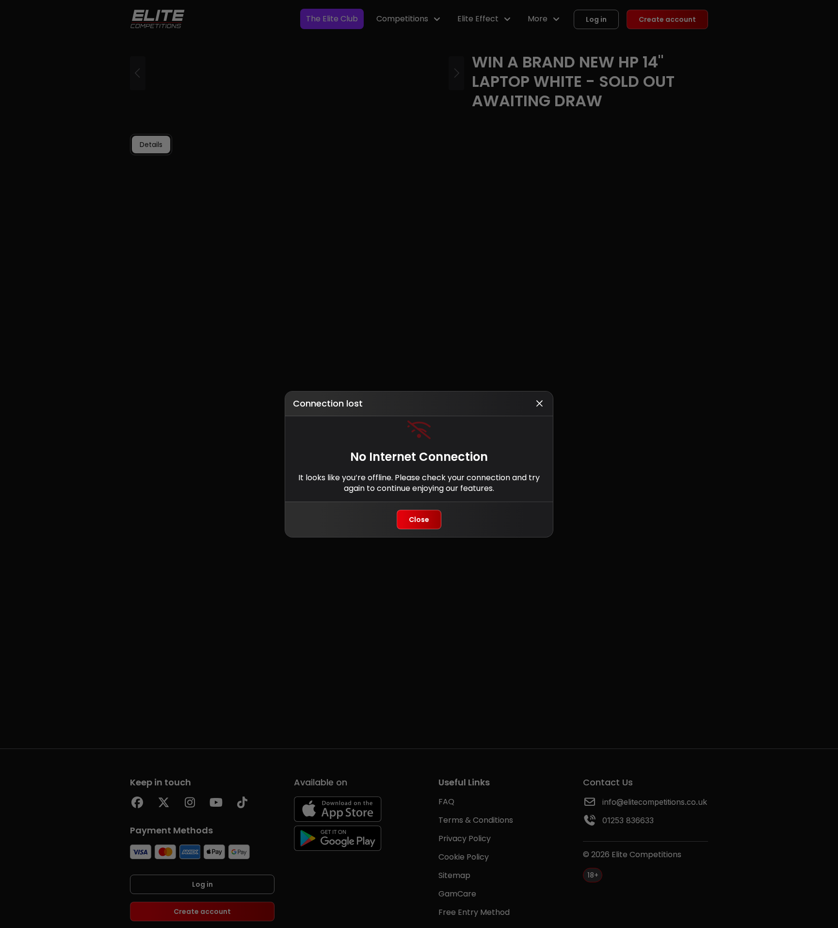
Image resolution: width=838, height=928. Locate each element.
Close (419, 519)
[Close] (539, 403)
